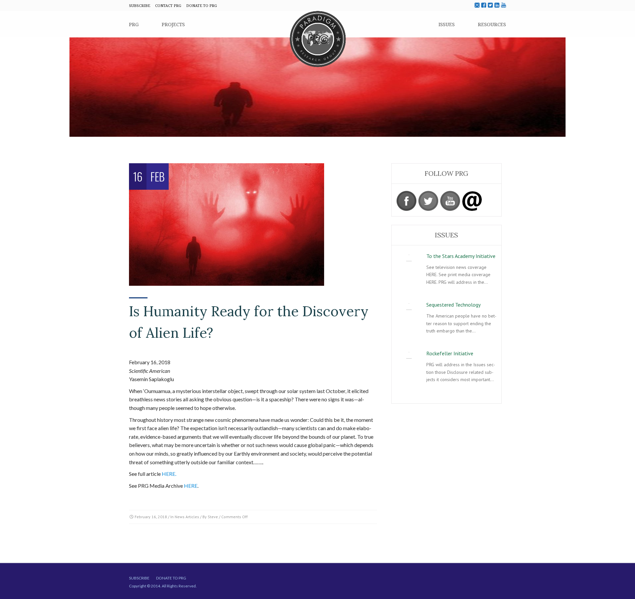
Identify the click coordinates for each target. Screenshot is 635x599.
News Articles (187, 516)
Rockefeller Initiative (449, 353)
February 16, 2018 (151, 516)
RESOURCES (492, 24)
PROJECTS (173, 24)
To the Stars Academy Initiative (460, 256)
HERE (190, 485)
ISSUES (447, 24)
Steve (213, 516)
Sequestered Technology (453, 304)
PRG (134, 24)
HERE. (169, 474)
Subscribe (139, 577)
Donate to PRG (171, 577)
